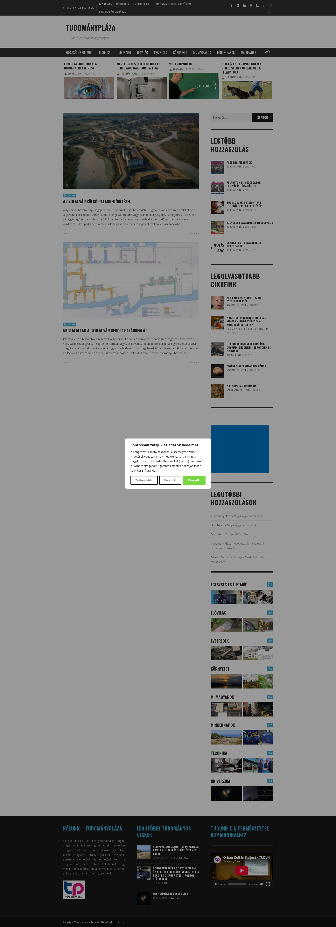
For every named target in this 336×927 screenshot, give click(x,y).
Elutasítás (170, 480)
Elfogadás (194, 480)
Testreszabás (144, 480)
